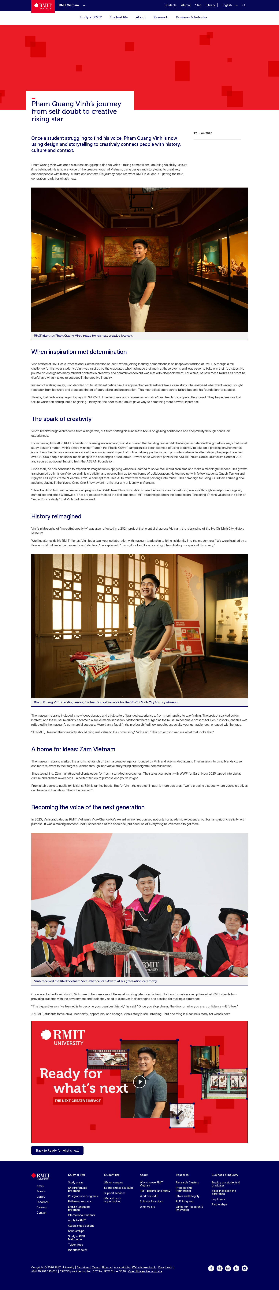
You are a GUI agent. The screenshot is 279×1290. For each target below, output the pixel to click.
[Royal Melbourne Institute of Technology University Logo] (43, 6)
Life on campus (113, 1182)
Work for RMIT (149, 1196)
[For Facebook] (211, 1268)
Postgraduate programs (83, 1196)
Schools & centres (151, 1201)
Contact (41, 1212)
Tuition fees (75, 1244)
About (141, 17)
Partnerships (219, 1204)
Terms (96, 1267)
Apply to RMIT (77, 1220)
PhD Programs (185, 1201)
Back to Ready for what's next (57, 1150)
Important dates (77, 1250)
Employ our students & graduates (226, 1184)
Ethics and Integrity (187, 1196)
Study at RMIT (91, 17)
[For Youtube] (245, 1268)
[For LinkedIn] (236, 1268)
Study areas (75, 1182)
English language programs (79, 1208)
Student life (119, 17)
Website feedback (144, 1267)
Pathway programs (79, 1201)
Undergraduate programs (77, 1189)
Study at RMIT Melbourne (77, 1238)
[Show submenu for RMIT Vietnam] (82, 5)
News (40, 1186)
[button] (229, 5)
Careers (42, 1207)
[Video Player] (139, 1081)
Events (41, 1191)
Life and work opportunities (112, 1200)
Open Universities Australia (145, 1271)
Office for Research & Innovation (189, 1208)
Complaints (165, 1267)
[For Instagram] (228, 1268)
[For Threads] (220, 1268)
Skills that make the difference (224, 1192)
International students (81, 1215)
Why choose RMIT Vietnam (151, 1184)
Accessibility (122, 1267)
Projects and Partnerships (184, 1189)
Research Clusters (187, 1182)
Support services (114, 1193)
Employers (218, 1199)
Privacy (107, 1267)
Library (41, 1196)
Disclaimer (83, 1267)
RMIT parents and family (155, 1190)
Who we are (147, 1206)
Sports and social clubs (118, 1187)
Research (161, 17)
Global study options (81, 1225)
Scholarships (76, 1231)
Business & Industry (191, 17)
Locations (43, 1202)
